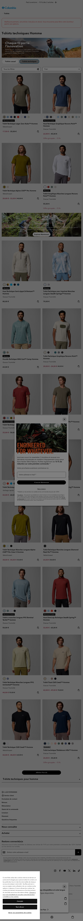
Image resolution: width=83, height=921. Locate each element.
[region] (20, 895)
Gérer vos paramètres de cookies (20, 913)
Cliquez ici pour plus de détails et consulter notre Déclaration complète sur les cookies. (19, 895)
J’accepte (20, 901)
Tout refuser (20, 907)
